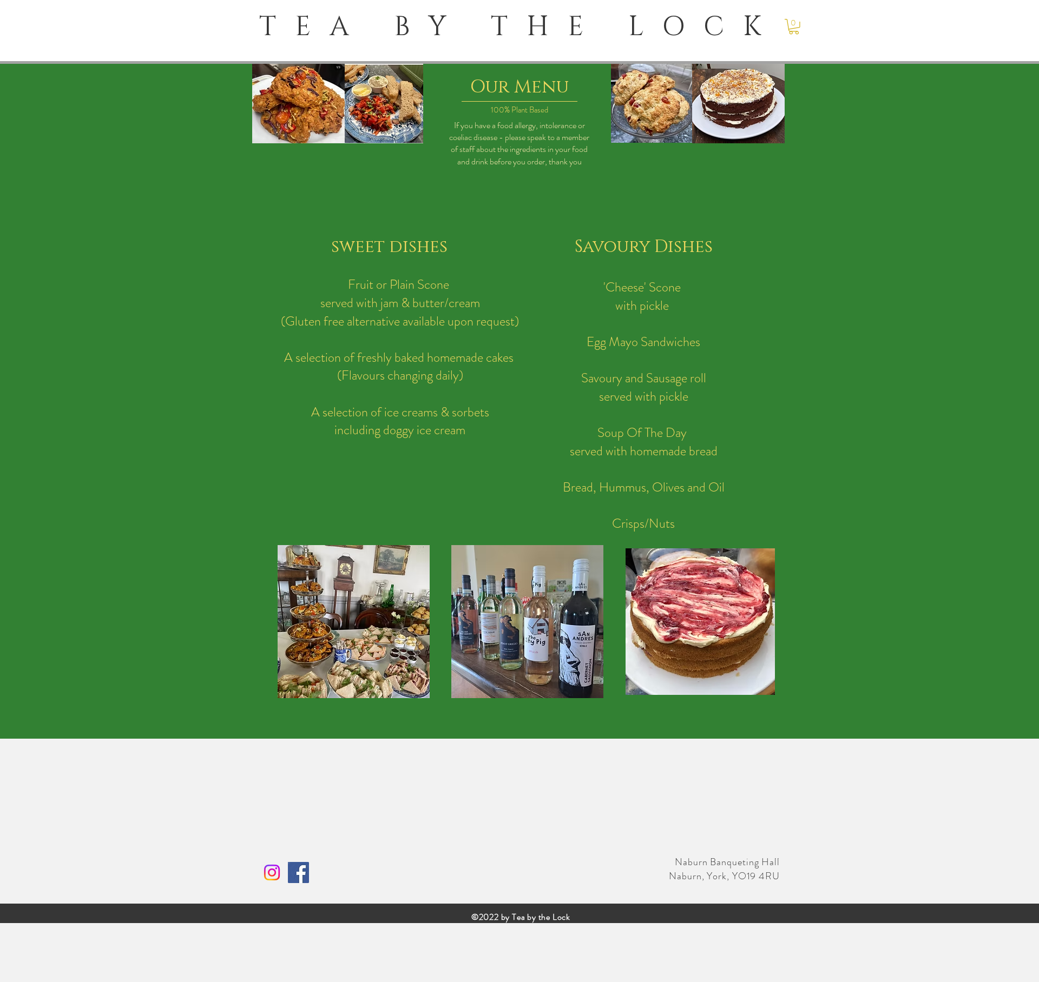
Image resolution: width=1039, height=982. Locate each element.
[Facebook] (298, 872)
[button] (794, 27)
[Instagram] (271, 872)
